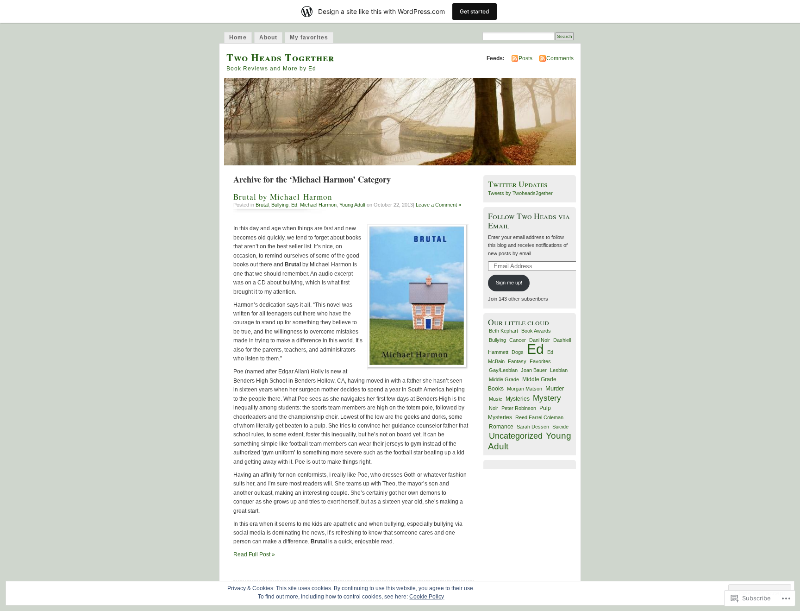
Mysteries (518, 399)
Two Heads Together (280, 57)
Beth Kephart (503, 331)
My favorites (309, 37)
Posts (525, 58)
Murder (554, 388)
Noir (493, 408)
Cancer (517, 340)
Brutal (262, 205)
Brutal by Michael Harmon (282, 196)
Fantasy (517, 361)
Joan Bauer (534, 370)
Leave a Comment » (438, 205)
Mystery (547, 398)
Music (495, 399)
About (268, 37)
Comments (560, 58)
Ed (294, 205)
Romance (501, 426)
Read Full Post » (254, 554)
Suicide (560, 426)
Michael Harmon (318, 205)
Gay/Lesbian (503, 370)
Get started (474, 11)
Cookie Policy (426, 596)
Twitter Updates (518, 184)
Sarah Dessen (533, 426)
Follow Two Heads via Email (529, 220)
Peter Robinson (518, 408)
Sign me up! (509, 282)
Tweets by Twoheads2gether (520, 193)
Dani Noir (539, 340)
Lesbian (559, 370)
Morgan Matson (524, 388)
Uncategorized (516, 436)
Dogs (518, 352)
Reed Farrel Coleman (539, 417)
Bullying (279, 205)
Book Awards (536, 331)
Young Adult (352, 205)
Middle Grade (504, 379)
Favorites (540, 361)
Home (238, 37)
